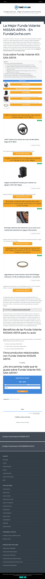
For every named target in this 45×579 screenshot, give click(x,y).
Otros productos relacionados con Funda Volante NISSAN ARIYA (19, 75)
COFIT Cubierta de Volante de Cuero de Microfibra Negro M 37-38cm (21, 65)
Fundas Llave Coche (7, 506)
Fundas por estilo (7, 539)
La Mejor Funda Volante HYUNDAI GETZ (15, 436)
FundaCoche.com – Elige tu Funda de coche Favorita (22, 12)
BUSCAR (22, 391)
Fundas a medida (6, 496)
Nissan (18, 399)
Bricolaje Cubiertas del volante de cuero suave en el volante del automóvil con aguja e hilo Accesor (22, 68)
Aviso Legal (5, 459)
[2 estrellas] (14, 420)
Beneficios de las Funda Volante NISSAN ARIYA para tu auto (18, 73)
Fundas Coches (6, 492)
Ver (25, 577)
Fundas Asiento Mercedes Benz (10, 565)
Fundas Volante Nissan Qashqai (10, 551)
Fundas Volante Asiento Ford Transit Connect (13, 562)
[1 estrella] (7, 420)
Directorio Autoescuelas (8, 476)
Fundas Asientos (6, 489)
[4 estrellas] (30, 420)
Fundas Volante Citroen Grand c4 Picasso (12, 558)
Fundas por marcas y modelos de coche (11, 535)
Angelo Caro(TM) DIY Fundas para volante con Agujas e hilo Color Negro (21, 66)
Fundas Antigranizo (7, 513)
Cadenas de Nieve (7, 526)
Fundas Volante (12, 399)
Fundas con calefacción (8, 502)
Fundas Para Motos (7, 473)
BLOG (4, 480)
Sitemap (5, 470)
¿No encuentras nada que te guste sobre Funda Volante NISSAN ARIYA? (20, 77)
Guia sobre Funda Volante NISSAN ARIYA (13, 63)
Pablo (22, 409)
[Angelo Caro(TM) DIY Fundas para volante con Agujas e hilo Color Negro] (22, 172)
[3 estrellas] (22, 420)
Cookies (4, 463)
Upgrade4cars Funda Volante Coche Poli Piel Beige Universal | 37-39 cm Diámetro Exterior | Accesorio (21, 71)
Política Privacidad (7, 466)
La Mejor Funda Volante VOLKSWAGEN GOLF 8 (18, 446)
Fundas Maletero (6, 519)
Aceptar (21, 577)
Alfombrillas (5, 523)
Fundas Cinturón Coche (8, 499)
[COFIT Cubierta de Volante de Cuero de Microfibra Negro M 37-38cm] (22, 129)
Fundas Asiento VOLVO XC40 (9, 555)
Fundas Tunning (6, 516)
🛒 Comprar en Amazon (35, 145)
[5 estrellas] (38, 420)
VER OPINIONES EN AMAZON (22, 153)
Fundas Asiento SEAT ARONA (9, 548)
